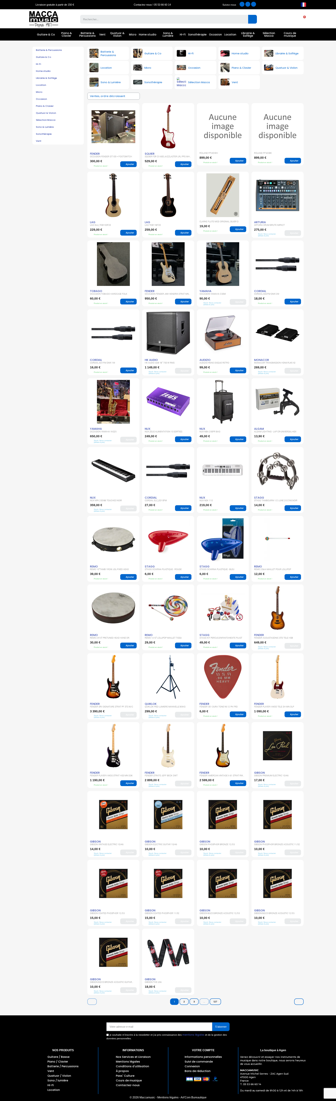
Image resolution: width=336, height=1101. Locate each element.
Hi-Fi (183, 34)
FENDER (95, 154)
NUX (147, 429)
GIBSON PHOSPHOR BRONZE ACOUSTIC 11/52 (277, 844)
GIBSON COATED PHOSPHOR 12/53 (107, 913)
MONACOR (261, 360)
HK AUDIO (151, 360)
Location (230, 34)
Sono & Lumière (168, 34)
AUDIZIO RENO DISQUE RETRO (214, 363)
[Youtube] (253, 4)
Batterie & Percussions (87, 34)
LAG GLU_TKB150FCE (100, 225)
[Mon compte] (290, 19)
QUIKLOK (151, 704)
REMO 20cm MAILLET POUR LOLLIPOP (272, 569)
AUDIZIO (205, 360)
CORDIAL (260, 291)
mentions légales (193, 1035)
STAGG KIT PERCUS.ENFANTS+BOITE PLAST (221, 638)
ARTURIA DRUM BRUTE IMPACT (269, 225)
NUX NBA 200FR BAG (210, 431)
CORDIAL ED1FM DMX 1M (102, 363)
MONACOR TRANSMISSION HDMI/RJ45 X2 (275, 363)
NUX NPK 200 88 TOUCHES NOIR (106, 500)
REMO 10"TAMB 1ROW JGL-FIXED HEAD (109, 569)
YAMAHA (205, 291)
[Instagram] (247, 4)
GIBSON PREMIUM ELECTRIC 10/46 (271, 775)
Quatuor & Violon (117, 34)
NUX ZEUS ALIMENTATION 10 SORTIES (163, 431)
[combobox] (161, 19)
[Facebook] (242, 4)
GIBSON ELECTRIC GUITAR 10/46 (161, 844)
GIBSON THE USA (153, 982)
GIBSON (259, 773)
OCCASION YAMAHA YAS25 (103, 431)
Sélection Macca (269, 34)
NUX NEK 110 (206, 500)
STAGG (259, 498)
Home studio (147, 34)
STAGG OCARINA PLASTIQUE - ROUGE (163, 569)
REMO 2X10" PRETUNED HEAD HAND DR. (110, 638)
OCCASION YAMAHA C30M (213, 294)
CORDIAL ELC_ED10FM (156, 500)
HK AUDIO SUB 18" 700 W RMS (159, 363)
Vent (102, 34)
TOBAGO (96, 291)
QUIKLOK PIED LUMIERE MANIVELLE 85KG (165, 707)
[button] (303, 19)
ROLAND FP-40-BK (263, 153)
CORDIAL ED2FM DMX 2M (266, 294)
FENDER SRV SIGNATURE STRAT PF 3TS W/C (111, 707)
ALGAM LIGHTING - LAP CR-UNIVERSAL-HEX (275, 431)
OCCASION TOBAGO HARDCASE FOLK (108, 294)
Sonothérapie (197, 34)
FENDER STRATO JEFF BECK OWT (161, 775)
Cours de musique (290, 34)
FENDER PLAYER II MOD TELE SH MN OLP (274, 707)
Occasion (215, 34)
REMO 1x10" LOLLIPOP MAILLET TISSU (163, 638)
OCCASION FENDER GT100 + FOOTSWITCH (111, 156)
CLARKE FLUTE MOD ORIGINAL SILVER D (219, 221)
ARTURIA (260, 222)
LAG (92, 222)
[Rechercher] (252, 19)
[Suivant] (299, 1001)
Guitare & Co (46, 34)
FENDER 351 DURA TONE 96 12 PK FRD (219, 707)
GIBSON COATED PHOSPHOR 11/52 (162, 913)
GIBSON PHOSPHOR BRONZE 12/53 (217, 844)
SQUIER (150, 154)
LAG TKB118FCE (153, 225)
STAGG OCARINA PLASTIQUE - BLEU (217, 569)
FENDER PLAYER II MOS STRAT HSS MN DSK (111, 775)
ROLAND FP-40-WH (209, 153)
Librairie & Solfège (248, 34)
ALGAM (259, 429)
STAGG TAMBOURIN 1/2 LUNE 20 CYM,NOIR (275, 500)
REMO (94, 566)
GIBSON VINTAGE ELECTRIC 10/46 (106, 844)
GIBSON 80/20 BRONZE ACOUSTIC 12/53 (220, 913)
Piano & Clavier (66, 34)
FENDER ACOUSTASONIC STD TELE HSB (273, 638)
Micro (132, 34)
